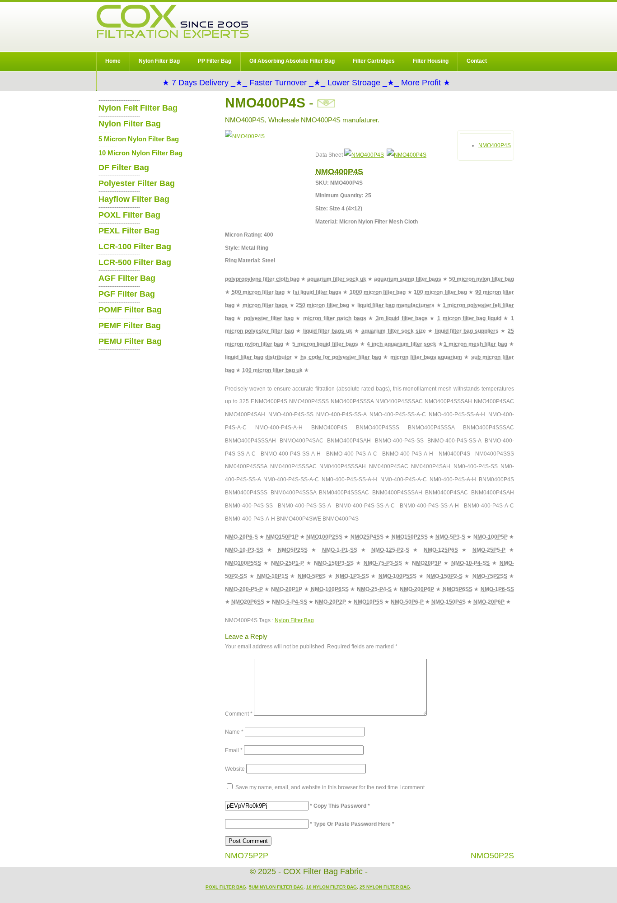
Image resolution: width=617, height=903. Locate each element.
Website (235, 769)
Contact (477, 61)
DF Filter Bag (123, 167)
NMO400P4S (494, 145)
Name (234, 732)
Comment (238, 714)
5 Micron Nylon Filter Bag (138, 139)
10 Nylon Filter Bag (331, 886)
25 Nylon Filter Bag (385, 886)
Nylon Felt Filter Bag (138, 107)
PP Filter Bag (214, 61)
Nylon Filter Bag (159, 61)
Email (234, 750)
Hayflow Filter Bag (133, 199)
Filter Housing (431, 61)
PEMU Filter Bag (130, 341)
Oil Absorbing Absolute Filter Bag (292, 61)
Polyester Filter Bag (136, 183)
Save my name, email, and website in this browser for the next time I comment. (330, 787)
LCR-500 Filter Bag (134, 262)
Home (113, 61)
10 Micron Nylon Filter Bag (140, 153)
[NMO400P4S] (364, 155)
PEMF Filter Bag (129, 325)
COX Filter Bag (172, 21)
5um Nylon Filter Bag (276, 886)
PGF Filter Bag (126, 293)
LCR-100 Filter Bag (134, 246)
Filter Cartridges (374, 61)
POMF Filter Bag (130, 309)
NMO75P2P (246, 855)
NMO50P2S (492, 855)
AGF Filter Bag (126, 278)
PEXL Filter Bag (128, 230)
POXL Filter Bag (129, 214)
